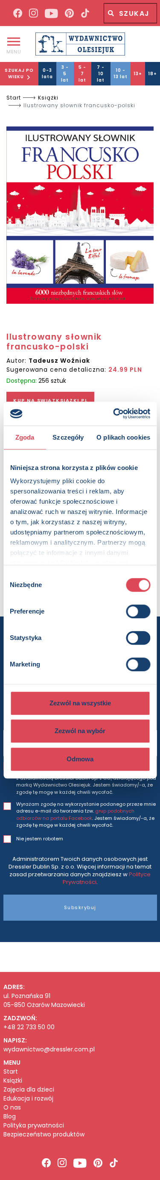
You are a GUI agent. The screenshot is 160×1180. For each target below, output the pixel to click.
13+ (138, 73)
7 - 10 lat (101, 73)
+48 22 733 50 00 (29, 1027)
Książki (48, 97)
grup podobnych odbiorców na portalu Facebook (75, 814)
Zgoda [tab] (25, 437)
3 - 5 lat (65, 73)
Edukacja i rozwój (28, 1098)
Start (13, 97)
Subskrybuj (80, 907)
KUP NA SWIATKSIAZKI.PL (50, 400)
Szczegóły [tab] (68, 437)
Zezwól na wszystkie (80, 703)
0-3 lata (47, 73)
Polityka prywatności (33, 1125)
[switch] (138, 611)
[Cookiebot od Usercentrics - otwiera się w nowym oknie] (114, 413)
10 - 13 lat (120, 73)
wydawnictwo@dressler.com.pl (49, 1049)
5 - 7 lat (82, 73)
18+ (152, 73)
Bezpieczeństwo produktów (43, 1134)
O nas (12, 1107)
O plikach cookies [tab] (123, 437)
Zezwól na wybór (80, 730)
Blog (9, 1116)
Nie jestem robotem (39, 838)
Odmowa (80, 759)
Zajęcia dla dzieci (28, 1089)
